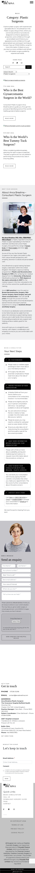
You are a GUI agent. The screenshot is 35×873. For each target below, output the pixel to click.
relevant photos (17, 602)
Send (6, 778)
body (4, 248)
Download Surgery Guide (15, 799)
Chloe (8, 499)
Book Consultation (12, 795)
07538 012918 (17, 499)
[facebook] (3, 809)
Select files (16, 621)
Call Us (6, 797)
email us (23, 501)
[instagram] (14, 809)
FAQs (5, 801)
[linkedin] (8, 809)
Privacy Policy (17, 829)
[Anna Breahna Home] (9, 2)
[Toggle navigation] (31, 2)
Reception (18, 871)
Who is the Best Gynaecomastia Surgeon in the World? (17, 93)
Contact (7, 804)
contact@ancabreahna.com (18, 695)
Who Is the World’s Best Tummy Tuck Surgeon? (15, 140)
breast (28, 246)
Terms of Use (17, 825)
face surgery (13, 248)
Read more (9, 118)
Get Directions (7, 736)
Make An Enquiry (17, 869)
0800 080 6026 (20, 497)
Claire (11, 497)
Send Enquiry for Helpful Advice (16, 637)
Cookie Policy (17, 832)
